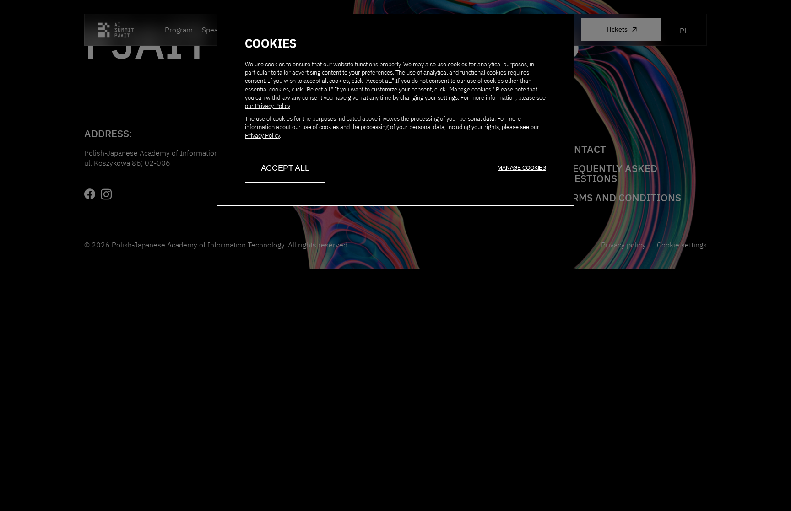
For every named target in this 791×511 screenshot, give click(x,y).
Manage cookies (522, 168)
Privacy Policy (262, 136)
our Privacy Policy (267, 106)
